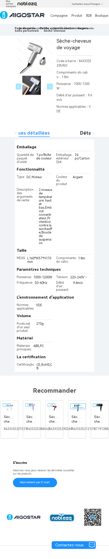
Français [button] (95, 4)
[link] (27, 30)
